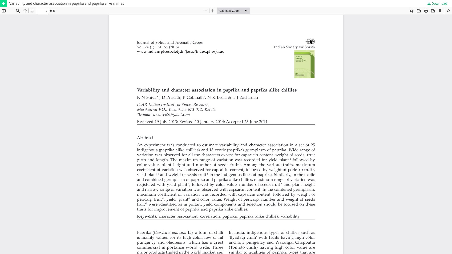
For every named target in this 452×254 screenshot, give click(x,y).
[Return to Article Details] (3, 3)
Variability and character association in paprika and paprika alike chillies (66, 3)
